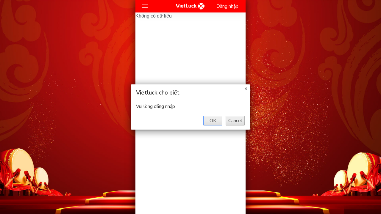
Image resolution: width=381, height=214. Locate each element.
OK (213, 120)
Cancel (235, 120)
